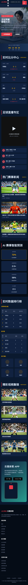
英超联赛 (3, 544)
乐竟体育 (7, 511)
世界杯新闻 (3, 560)
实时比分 (3, 531)
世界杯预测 (3, 570)
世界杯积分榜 (4, 565)
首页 (2, 524)
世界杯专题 (3, 526)
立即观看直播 (7, 34)
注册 (24, 3)
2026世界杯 (3, 542)
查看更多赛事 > (23, 57)
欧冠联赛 (3, 549)
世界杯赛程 (3, 563)
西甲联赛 (3, 547)
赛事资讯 (3, 533)
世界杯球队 (3, 568)
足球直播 (3, 528)
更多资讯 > (24, 177)
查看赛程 (17, 34)
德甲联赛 (3, 552)
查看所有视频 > (23, 384)
